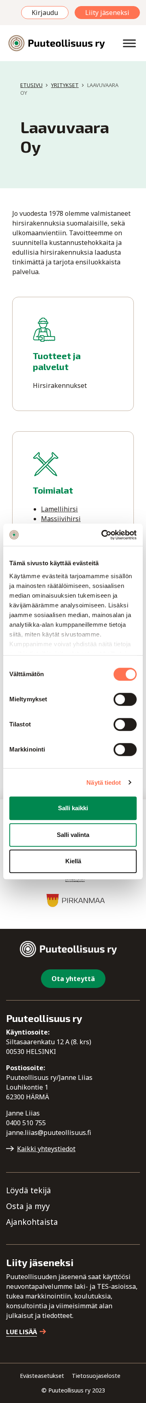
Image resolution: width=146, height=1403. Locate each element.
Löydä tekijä (28, 1190)
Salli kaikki (73, 808)
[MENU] (129, 43)
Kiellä (73, 861)
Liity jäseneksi (107, 12)
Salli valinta (73, 834)
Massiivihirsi (61, 518)
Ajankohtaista (32, 1221)
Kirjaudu (45, 12)
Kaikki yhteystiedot (46, 1148)
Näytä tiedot (103, 782)
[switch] (125, 699)
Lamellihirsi (59, 509)
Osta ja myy (28, 1206)
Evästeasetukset (42, 1376)
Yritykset (65, 85)
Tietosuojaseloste (96, 1376)
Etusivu (31, 85)
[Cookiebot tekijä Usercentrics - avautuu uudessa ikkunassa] (103, 535)
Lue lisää (21, 1331)
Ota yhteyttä (73, 978)
